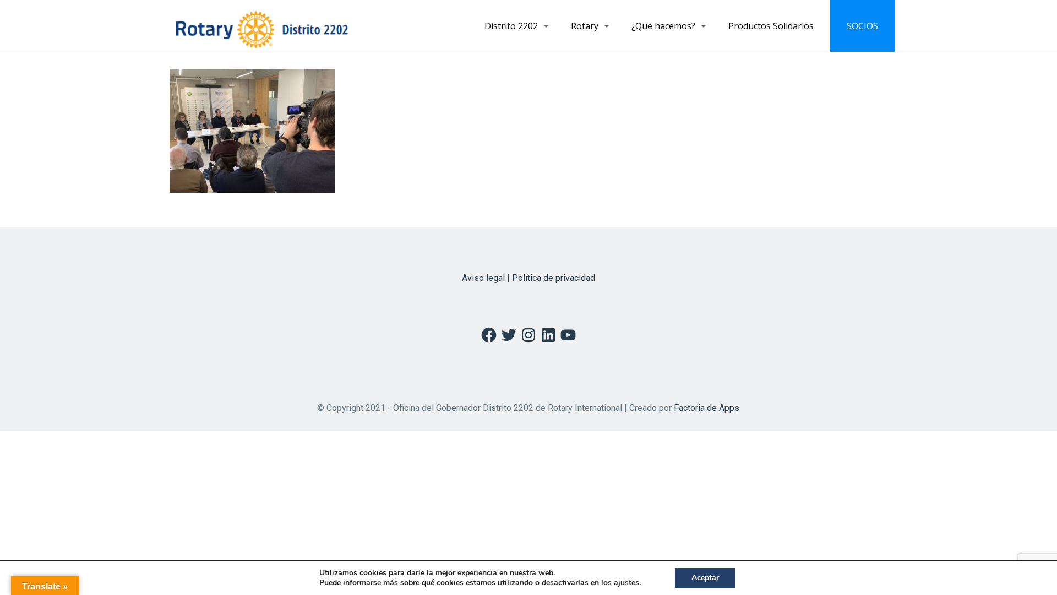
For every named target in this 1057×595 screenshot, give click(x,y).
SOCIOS (862, 26)
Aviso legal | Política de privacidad (528, 278)
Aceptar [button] (705, 577)
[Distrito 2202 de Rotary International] (261, 26)
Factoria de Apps (706, 408)
